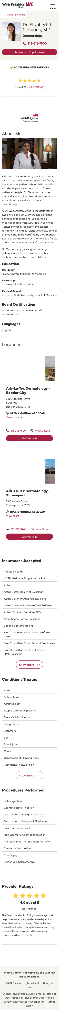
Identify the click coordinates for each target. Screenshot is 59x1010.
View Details (42, 430)
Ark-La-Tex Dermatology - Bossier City (28, 390)
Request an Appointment (29, 52)
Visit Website (29, 438)
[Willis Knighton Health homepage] (25, 5)
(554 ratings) (36, 86)
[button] (53, 5)
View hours (13, 417)
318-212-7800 (37, 43)
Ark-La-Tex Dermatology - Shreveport (28, 492)
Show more (27, 664)
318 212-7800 (18, 430)
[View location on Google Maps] (24, 368)
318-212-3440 (18, 529)
